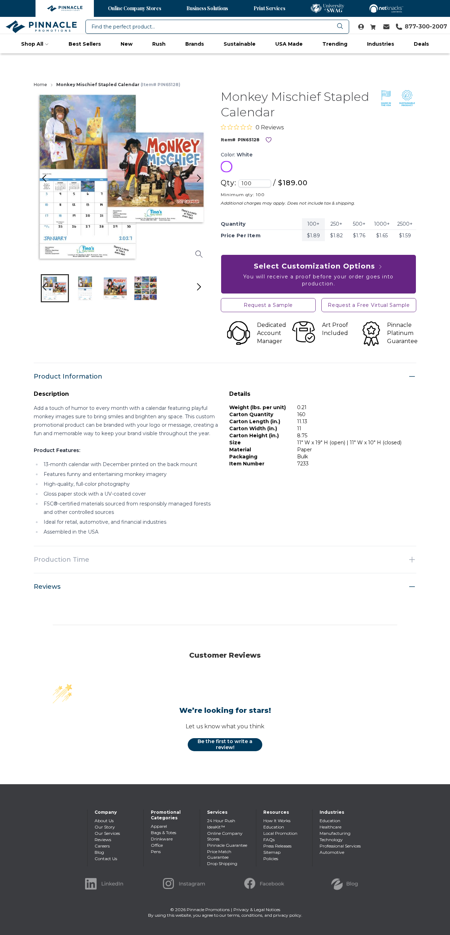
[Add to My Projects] (268, 139)
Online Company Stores (134, 8)
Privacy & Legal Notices (256, 909)
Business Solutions (207, 8)
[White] (226, 166)
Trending (334, 44)
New (127, 44)
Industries (380, 44)
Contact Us (106, 858)
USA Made (289, 44)
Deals (421, 44)
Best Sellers (85, 44)
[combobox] (217, 27)
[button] (55, 288)
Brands (194, 44)
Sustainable (240, 44)
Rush (159, 44)
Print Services (269, 8)
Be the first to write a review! (225, 744)
